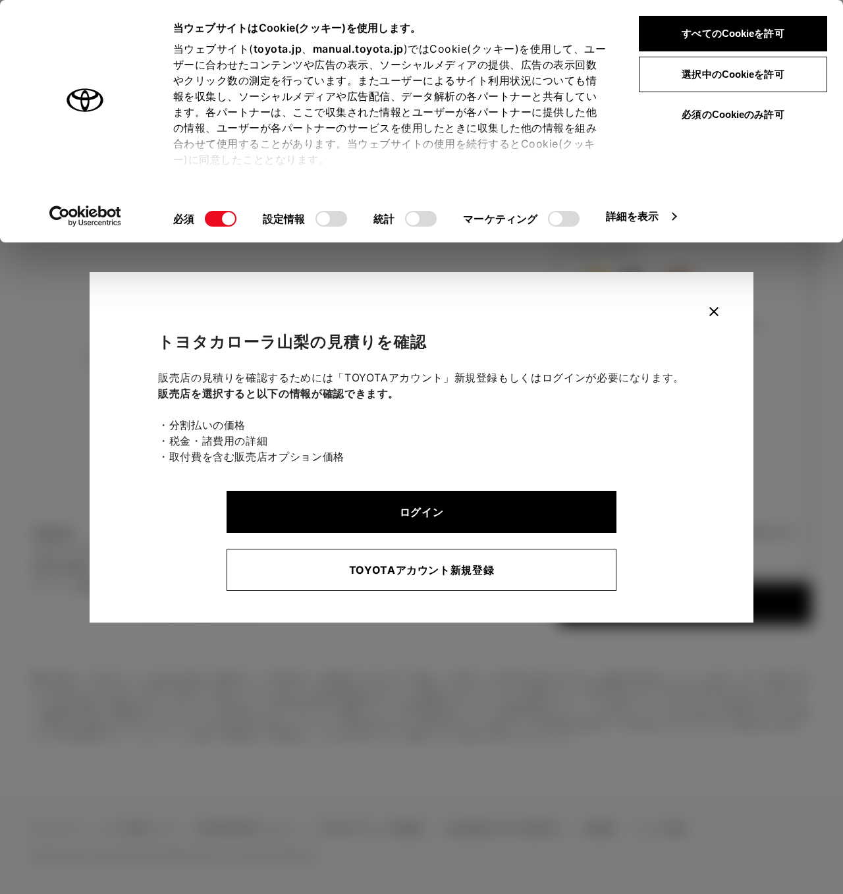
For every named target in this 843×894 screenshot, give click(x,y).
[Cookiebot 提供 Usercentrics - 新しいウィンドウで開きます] (85, 216)
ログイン (422, 511)
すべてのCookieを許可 (733, 33)
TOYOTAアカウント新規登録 (422, 569)
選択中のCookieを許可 (733, 74)
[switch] (331, 219)
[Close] (714, 312)
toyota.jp (278, 48)
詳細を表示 (632, 216)
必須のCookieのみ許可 (733, 114)
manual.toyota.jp (358, 48)
